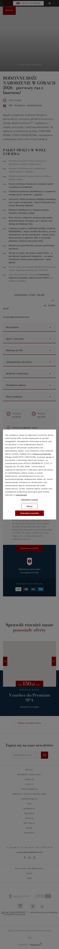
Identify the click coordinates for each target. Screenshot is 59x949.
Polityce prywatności (41, 454)
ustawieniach (21, 495)
